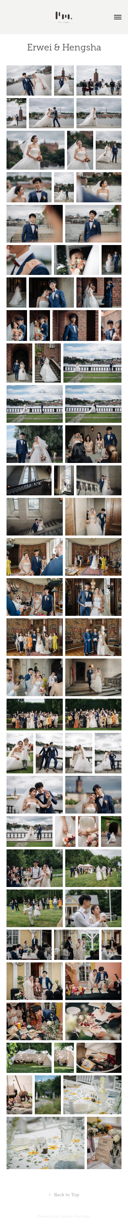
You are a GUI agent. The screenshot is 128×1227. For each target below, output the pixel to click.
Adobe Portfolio (75, 1216)
